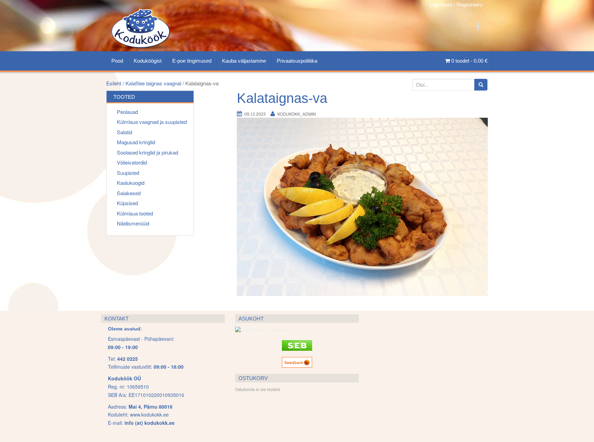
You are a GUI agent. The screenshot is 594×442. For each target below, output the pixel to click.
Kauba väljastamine (244, 61)
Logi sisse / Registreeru (456, 4)
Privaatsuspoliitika (297, 61)
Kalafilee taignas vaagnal (153, 83)
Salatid (124, 132)
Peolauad (127, 111)
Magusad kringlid (136, 142)
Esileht (113, 83)
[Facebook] (478, 26)
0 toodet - (468, 61)
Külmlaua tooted (135, 213)
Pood (117, 61)
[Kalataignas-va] (362, 206)
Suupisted (128, 172)
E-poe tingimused (191, 61)
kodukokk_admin (296, 114)
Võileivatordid (132, 162)
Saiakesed (129, 193)
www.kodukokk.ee (149, 414)
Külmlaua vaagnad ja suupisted (152, 121)
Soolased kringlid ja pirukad (147, 152)
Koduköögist (148, 61)
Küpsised (127, 203)
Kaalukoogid (130, 182)
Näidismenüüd (133, 223)
